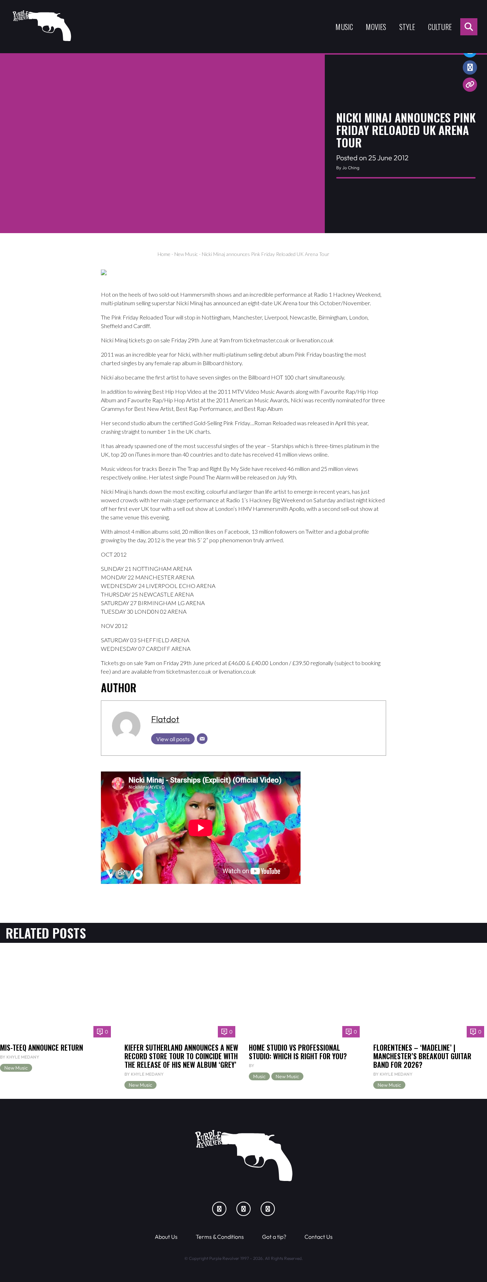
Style (407, 26)
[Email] (202, 738)
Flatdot (165, 719)
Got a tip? (274, 1236)
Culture (440, 26)
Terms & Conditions (220, 1236)
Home (164, 254)
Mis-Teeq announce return (41, 1047)
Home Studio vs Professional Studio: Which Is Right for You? (298, 1051)
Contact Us (318, 1236)
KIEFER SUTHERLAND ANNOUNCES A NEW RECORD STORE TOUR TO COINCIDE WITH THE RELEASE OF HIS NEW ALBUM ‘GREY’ (181, 1056)
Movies (376, 26)
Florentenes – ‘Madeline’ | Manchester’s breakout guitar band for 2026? (422, 1056)
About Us (166, 1236)
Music (344, 26)
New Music (186, 254)
